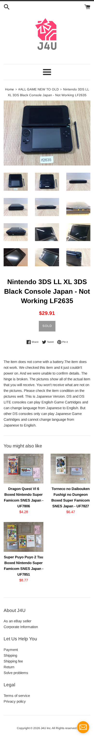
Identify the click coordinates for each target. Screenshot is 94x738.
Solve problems (16, 673)
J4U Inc (46, 728)
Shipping (10, 655)
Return (9, 667)
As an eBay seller (17, 621)
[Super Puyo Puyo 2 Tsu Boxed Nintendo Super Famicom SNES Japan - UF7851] (23, 537)
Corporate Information (21, 627)
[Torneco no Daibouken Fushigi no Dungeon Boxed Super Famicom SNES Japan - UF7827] (70, 469)
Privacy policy (15, 701)
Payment (11, 650)
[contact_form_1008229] (83, 727)
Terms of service (17, 695)
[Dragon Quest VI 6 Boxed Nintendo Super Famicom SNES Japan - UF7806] (23, 469)
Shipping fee (13, 661)
